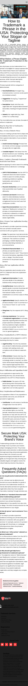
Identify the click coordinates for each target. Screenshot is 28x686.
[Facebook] (2, 644)
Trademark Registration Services (10, 583)
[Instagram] (15, 644)
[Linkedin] (10, 644)
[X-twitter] (6, 644)
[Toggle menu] (26, 2)
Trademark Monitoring (17, 586)
